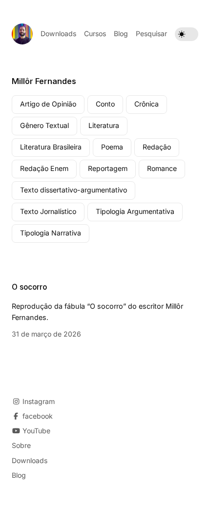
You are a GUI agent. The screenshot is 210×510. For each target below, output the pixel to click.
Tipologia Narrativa (50, 233)
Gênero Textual (44, 125)
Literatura (103, 125)
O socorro (29, 287)
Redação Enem (44, 168)
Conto (105, 104)
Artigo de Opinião (48, 104)
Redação (157, 147)
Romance (162, 168)
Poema (112, 147)
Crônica (146, 104)
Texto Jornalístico (48, 211)
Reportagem (107, 168)
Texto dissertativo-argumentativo (73, 190)
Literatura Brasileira (51, 147)
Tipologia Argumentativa (135, 211)
